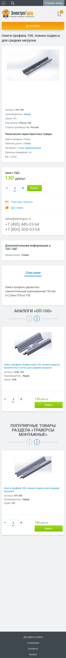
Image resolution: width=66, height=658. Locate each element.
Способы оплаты (21, 202)
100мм (27, 143)
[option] (33, 374)
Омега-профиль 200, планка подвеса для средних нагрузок (31, 490)
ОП (14, 118)
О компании (33, 642)
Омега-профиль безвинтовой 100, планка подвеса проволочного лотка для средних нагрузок (32, 366)
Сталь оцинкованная (29, 147)
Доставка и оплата (33, 637)
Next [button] (37, 319)
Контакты (33, 648)
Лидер (27, 114)
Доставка (16, 208)
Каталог (35, 25)
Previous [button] (29, 319)
